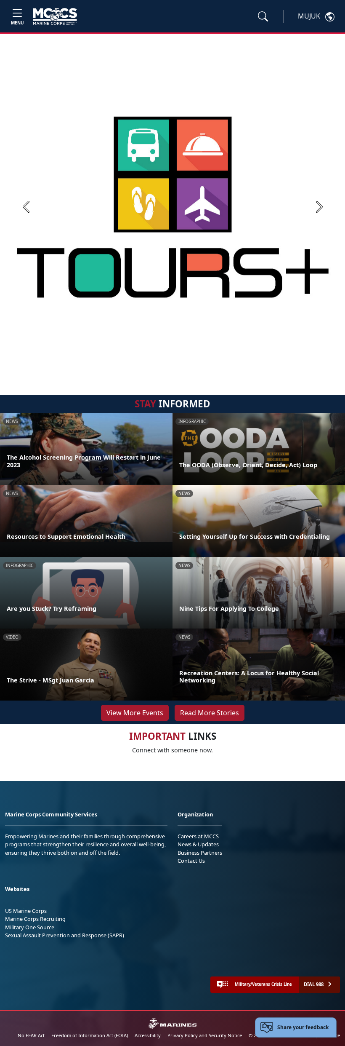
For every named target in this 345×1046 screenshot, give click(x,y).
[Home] (55, 16)
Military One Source (29, 927)
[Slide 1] (172, 369)
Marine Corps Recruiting (35, 919)
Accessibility (148, 1035)
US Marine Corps (26, 911)
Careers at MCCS (198, 836)
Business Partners (200, 852)
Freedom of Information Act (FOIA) (89, 1035)
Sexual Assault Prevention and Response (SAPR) (64, 935)
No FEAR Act (31, 1035)
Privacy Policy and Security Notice (204, 1035)
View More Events (134, 712)
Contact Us (191, 860)
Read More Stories (209, 712)
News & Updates (198, 844)
